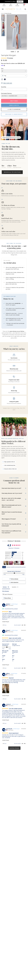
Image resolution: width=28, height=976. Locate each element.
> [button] (14, 748)
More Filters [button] (8, 598)
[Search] (25, 9)
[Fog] (2, 79)
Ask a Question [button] (14, 582)
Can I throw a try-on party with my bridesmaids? (11, 525)
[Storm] (5, 79)
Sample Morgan (5, 621)
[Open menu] (3, 9)
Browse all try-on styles (12, 172)
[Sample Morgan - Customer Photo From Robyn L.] (21, 563)
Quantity (3, 87)
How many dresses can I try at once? (12, 493)
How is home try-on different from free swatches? (11, 532)
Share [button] (5, 625)
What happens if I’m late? (9, 519)
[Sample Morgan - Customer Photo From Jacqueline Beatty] (11, 563)
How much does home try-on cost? (11, 488)
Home (2, 13)
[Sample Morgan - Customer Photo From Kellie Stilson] (6, 563)
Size (2, 68)
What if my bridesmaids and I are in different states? (11, 506)
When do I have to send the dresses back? (12, 513)
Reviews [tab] (5, 587)
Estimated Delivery (6, 93)
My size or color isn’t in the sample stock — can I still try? (11, 499)
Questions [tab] (14, 587)
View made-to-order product (14, 114)
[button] (22, 625)
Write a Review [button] (14, 579)
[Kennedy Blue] (14, 9)
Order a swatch (14, 105)
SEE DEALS (20, 1)
